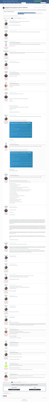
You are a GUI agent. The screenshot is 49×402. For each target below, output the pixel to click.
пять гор (6, 328)
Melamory (6, 20)
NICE (6, 362)
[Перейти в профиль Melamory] (6, 23)
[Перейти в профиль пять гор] (6, 331)
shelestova (6, 41)
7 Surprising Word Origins (12, 317)
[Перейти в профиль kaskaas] (4, 8)
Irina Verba (6, 255)
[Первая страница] (3, 18)
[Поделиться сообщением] (45, 30)
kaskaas (7, 8)
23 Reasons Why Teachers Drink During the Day (14, 62)
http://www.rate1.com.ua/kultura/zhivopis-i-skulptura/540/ (34, 44)
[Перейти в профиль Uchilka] (6, 344)
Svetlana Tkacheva (6, 51)
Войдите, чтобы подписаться (38, 7)
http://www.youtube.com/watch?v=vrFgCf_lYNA (14, 359)
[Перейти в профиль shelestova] (6, 44)
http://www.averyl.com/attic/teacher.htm (13, 239)
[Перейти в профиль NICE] (6, 366)
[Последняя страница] (21, 18)
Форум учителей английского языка (10, 1)
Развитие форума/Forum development (16, 8)
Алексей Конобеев (6, 31)
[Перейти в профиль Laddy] (6, 146)
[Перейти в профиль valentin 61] (6, 376)
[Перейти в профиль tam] (6, 85)
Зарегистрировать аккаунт (14, 389)
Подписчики (43, 7)
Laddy (6, 143)
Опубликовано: (12, 30)
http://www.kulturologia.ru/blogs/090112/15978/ (14, 22)
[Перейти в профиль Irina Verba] (6, 257)
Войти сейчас (35, 389)
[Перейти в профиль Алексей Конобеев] (6, 35)
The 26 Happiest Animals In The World (13, 296)
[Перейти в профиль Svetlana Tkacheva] (6, 54)
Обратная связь (24, 399)
